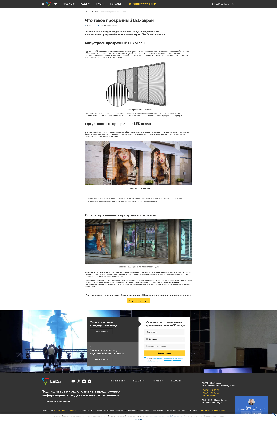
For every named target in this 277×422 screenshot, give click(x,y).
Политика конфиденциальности (213, 410)
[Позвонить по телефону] (233, 4)
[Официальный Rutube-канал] (78, 381)
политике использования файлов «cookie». (166, 416)
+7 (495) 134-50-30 (210, 390)
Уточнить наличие (101, 331)
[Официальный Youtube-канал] (73, 381)
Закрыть (245, 413)
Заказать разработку (101, 359)
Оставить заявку (164, 353)
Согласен (138, 419)
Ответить (257, 413)
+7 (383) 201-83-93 (210, 393)
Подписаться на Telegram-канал (58, 401)
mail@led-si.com (209, 395)
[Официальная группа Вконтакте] (84, 381)
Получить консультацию (138, 301)
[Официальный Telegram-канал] (89, 381)
